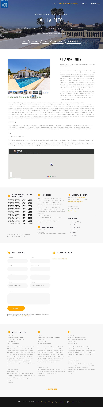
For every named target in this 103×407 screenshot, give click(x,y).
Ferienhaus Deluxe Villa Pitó (60, 258)
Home (54, 4)
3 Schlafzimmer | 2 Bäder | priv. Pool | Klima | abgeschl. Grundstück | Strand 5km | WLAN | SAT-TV (51, 28)
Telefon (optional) (35, 265)
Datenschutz (74, 229)
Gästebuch (74, 235)
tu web (83, 402)
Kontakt (84, 4)
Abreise (33, 282)
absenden (16, 308)
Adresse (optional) (12, 273)
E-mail (10, 265)
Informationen (95, 4)
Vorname (11, 257)
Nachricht (11, 292)
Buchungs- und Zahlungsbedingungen (50, 402)
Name (33, 257)
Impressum (74, 224)
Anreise (10, 282)
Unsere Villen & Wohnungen (68, 4)
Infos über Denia (75, 227)
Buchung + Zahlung (76, 221)
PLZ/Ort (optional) (35, 273)
